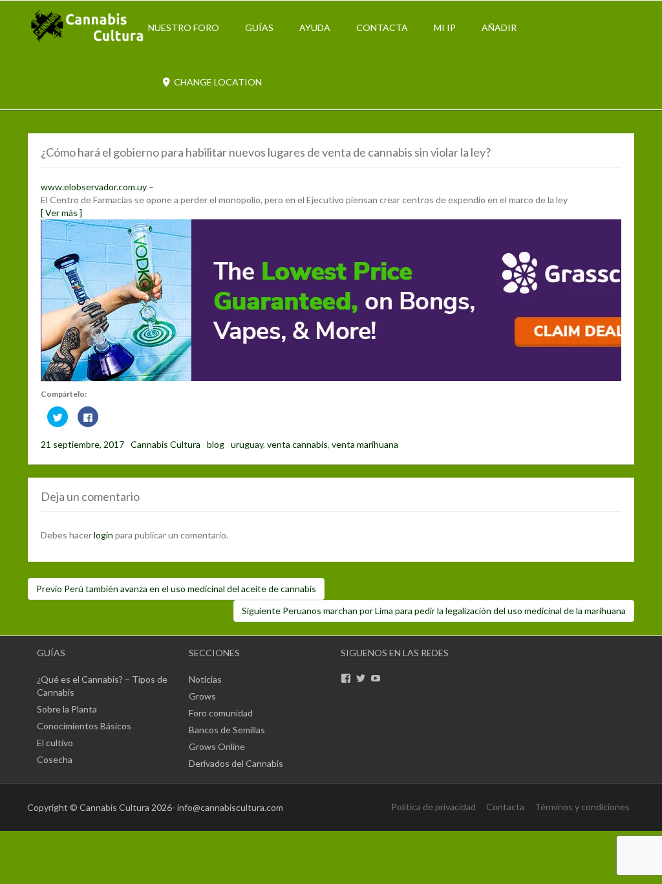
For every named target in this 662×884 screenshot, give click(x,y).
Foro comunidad (221, 712)
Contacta (382, 27)
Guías (259, 27)
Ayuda (314, 27)
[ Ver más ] (61, 212)
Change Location (217, 81)
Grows (202, 696)
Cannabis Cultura (165, 444)
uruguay (247, 444)
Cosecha (54, 759)
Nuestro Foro (183, 27)
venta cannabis (297, 444)
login (103, 534)
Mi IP (445, 27)
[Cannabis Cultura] (87, 41)
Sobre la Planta (67, 708)
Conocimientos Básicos (84, 725)
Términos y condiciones (582, 806)
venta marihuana (365, 444)
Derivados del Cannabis (236, 763)
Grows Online (217, 746)
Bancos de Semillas (227, 729)
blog (215, 444)
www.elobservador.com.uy (94, 186)
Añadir (499, 27)
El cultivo (55, 742)
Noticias (205, 679)
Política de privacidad (433, 806)
